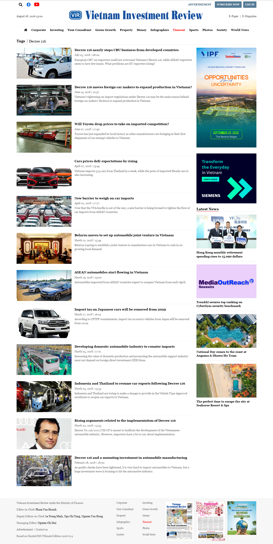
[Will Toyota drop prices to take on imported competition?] (44, 137)
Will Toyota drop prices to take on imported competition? (122, 124)
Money (141, 30)
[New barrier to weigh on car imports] (44, 211)
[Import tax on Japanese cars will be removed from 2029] (44, 322)
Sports (193, 30)
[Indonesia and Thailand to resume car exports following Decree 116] (44, 396)
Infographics (159, 30)
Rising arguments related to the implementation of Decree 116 (125, 420)
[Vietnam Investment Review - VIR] (136, 25)
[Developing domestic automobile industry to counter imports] (44, 359)
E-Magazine (249, 16)
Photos (207, 30)
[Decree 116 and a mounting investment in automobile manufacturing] (44, 470)
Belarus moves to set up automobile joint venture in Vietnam (124, 235)
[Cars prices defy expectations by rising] (44, 174)
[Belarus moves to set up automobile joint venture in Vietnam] (44, 248)
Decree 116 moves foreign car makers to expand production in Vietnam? (133, 87)
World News (240, 30)
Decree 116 (37, 41)
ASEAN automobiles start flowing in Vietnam (111, 272)
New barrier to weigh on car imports (104, 198)
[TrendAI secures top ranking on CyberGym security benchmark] (226, 281)
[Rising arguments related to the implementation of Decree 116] (44, 433)
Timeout (179, 30)
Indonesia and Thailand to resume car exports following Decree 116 (130, 383)
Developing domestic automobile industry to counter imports (125, 346)
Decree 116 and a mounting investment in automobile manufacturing (131, 457)
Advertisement (199, 4)
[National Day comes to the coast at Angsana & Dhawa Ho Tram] (226, 331)
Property (126, 30)
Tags (21, 41)
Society (222, 30)
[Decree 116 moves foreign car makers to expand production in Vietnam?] (44, 100)
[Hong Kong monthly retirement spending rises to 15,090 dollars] (226, 231)
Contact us (42, 529)
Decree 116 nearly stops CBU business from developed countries (127, 50)
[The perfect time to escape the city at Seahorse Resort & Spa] (226, 381)
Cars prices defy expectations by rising (106, 161)
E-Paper (233, 16)
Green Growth (105, 30)
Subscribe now (228, 4)
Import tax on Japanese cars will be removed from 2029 (120, 309)
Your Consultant (79, 30)
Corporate (38, 30)
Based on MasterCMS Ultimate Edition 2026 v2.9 (45, 536)
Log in (249, 4)
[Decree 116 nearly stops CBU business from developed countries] (44, 63)
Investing (57, 30)
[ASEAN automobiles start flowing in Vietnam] (44, 285)
